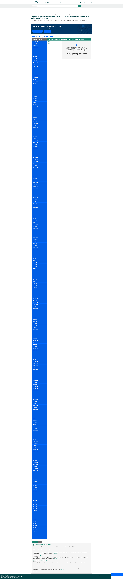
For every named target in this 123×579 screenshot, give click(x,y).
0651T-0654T (35, 203)
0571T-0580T (35, 144)
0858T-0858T (35, 369)
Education (54, 2)
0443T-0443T (35, 83)
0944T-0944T (35, 443)
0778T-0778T (35, 319)
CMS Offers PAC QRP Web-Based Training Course (43, 555)
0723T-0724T (35, 270)
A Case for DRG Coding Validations (40, 560)
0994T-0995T (35, 496)
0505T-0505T (35, 108)
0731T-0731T (35, 277)
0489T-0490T (35, 104)
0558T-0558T (35, 134)
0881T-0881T (35, 392)
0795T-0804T (35, 342)
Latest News (35, 542)
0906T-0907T (35, 422)
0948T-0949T (35, 451)
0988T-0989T (35, 487)
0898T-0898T (35, 411)
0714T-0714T (35, 258)
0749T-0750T (35, 304)
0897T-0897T (35, 409)
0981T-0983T (35, 483)
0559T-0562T (35, 136)
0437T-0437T (35, 77)
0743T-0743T (35, 296)
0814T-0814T (35, 355)
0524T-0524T (35, 117)
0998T (49, 43)
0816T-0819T (35, 359)
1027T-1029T (35, 527)
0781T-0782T (35, 325)
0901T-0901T (35, 416)
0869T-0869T (35, 384)
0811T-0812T (35, 350)
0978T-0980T (35, 481)
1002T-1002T (35, 504)
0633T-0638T (35, 186)
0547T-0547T (35, 127)
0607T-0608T (35, 169)
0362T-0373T (35, 58)
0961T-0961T (35, 460)
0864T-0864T (35, 376)
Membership (86, 2)
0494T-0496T (35, 106)
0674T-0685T (35, 224)
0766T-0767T (35, 310)
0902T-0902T (35, 418)
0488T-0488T (35, 102)
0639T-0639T (35, 188)
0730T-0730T (35, 275)
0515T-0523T (35, 115)
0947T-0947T (35, 449)
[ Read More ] (56, 553)
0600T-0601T (35, 163)
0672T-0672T (35, 220)
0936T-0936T (35, 437)
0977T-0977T (35, 479)
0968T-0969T (35, 470)
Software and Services (74, 2)
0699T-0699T (35, 245)
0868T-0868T (35, 382)
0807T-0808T (35, 346)
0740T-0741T (35, 291)
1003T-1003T (35, 506)
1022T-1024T (35, 521)
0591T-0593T (35, 155)
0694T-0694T (35, 239)
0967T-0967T (35, 468)
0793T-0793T (35, 338)
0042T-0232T (35, 41)
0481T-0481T (35, 96)
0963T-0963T (35, 464)
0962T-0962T (35, 462)
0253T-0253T (35, 45)
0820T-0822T (35, 361)
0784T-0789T (35, 329)
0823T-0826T (35, 363)
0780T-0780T (35, 323)
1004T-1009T (35, 508)
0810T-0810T (35, 348)
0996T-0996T (35, 498)
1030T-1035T (35, 529)
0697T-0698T (35, 243)
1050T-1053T (35, 538)
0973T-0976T (35, 477)
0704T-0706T (35, 249)
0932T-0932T (35, 430)
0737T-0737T (35, 287)
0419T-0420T (35, 73)
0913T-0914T (35, 426)
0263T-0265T (35, 47)
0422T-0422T (35, 75)
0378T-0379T (35, 60)
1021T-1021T (35, 519)
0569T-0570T (35, 142)
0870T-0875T (35, 386)
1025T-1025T (35, 523)
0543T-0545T (35, 123)
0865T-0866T (35, 378)
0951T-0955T (35, 456)
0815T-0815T (35, 357)
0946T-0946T (35, 447)
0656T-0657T (35, 207)
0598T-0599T (35, 161)
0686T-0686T (35, 226)
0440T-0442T (35, 81)
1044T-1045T (35, 533)
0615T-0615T (35, 176)
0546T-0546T (35, 125)
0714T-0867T (35, 260)
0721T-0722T (35, 268)
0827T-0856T (35, 365)
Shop (81, 2)
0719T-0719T (35, 266)
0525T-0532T (35, 119)
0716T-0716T (35, 262)
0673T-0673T (35, 222)
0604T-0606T (35, 167)
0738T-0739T (35, 289)
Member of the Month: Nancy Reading (41, 565)
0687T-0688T (35, 228)
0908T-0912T (35, 424)
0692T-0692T (35, 235)
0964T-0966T (35, 466)
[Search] (91, 2)
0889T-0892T (35, 403)
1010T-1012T (35, 510)
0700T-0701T (35, 247)
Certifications (47, 2)
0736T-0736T (35, 285)
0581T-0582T (35, 146)
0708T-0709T (35, 254)
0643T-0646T (35, 195)
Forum (40, 542)
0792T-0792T (35, 336)
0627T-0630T (35, 182)
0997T (49, 41)
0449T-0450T (35, 89)
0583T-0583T (35, 148)
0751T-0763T (35, 306)
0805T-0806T (35, 344)
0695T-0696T (35, 241)
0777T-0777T (35, 317)
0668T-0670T (35, 216)
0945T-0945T (35, 445)
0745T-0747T (35, 300)
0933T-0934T (35, 432)
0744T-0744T (35, 298)
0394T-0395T (35, 62)
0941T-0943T (35, 441)
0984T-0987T (35, 485)
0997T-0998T (35, 500)
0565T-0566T (35, 140)
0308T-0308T (35, 54)
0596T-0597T (35, 159)
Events (60, 2)
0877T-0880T (35, 390)
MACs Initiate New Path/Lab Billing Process (42, 544)
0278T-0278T (35, 52)
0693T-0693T (35, 237)
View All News (35, 571)
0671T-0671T (35, 218)
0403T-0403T (35, 68)
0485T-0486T (35, 100)
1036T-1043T (35, 531)
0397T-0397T (35, 64)
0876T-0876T (35, 388)
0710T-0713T (35, 256)
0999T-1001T (35, 502)
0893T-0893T (35, 405)
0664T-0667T (35, 214)
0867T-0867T (35, 380)
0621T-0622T (35, 180)
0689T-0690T (35, 230)
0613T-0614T (35, 174)
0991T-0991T (35, 491)
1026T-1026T (35, 525)
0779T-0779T (35, 321)
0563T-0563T (35, 138)
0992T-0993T (35, 493)
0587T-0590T (35, 153)
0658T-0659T (35, 209)
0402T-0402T (35, 66)
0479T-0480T (35, 94)
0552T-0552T (35, 129)
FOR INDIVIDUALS (37, 31)
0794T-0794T (35, 340)
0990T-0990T (35, 489)
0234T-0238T (35, 43)
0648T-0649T (35, 199)
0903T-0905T (35, 420)
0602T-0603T (35, 165)
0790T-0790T (35, 331)
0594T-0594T (35, 157)
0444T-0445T (35, 85)
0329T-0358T (35, 56)
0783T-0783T (35, 327)
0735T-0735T (35, 283)
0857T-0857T (35, 367)
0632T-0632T (35, 184)
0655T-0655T (35, 205)
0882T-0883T (35, 395)
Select (33, 6)
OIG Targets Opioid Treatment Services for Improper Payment (45, 549)
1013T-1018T (35, 512)
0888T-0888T (35, 401)
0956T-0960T (35, 458)
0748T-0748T (35, 302)
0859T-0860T (35, 371)
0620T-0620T (35, 178)
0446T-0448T (35, 87)
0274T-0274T (35, 49)
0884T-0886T (35, 397)
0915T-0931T (35, 428)
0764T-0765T (35, 308)
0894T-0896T (35, 407)
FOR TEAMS (47, 31)
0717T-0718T (35, 264)
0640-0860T (35, 190)
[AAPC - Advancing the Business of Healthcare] (35, 2)
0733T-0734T (35, 281)
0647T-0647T (35, 197)
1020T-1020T (35, 517)
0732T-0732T (35, 279)
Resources (65, 2)
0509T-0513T (35, 113)
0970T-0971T (35, 472)
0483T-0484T (35, 98)
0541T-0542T (35, 121)
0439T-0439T (35, 79)
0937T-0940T (35, 439)
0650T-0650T (35, 201)
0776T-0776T (35, 315)
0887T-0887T (35, 399)
